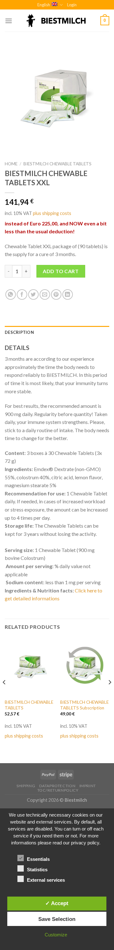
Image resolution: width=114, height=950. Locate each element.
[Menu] (8, 20)
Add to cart (61, 271)
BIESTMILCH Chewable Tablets (57, 163)
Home (11, 163)
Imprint (87, 785)
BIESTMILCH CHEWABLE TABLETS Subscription (84, 705)
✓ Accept (56, 903)
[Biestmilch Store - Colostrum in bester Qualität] (57, 20)
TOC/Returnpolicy (58, 790)
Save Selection (56, 919)
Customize (56, 934)
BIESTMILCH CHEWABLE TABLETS (29, 705)
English (43, 4)
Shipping (25, 785)
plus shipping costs (52, 213)
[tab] (57, 332)
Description (19, 332)
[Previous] (4, 694)
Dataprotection (57, 785)
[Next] (109, 694)
